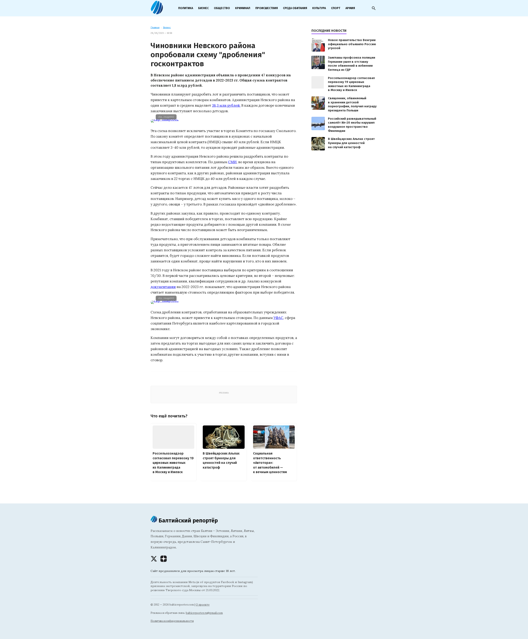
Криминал (242, 8)
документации (163, 287)
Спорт (335, 8)
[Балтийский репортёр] (157, 12)
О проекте (203, 604)
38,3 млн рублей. (226, 105)
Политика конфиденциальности (172, 621)
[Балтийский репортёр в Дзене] (163, 558)
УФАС (278, 317)
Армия (350, 8)
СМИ (232, 162)
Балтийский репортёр (187, 520)
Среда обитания (295, 8)
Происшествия (266, 8)
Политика (185, 8)
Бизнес (203, 8)
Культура (319, 8)
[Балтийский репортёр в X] (154, 558)
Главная (155, 27)
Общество (222, 8)
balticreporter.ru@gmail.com (204, 613)
